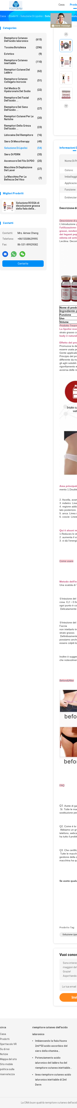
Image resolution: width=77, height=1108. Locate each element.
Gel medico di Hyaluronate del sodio (23, 90)
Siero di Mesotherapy (23, 141)
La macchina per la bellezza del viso (23, 178)
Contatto (23, 263)
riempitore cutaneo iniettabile (23, 62)
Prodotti (4, 1039)
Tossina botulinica (23, 47)
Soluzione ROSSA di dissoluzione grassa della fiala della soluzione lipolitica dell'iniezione (28, 205)
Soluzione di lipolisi (23, 148)
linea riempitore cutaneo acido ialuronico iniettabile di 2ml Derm (53, 1079)
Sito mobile (6, 1064)
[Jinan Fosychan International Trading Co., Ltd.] (16, 5)
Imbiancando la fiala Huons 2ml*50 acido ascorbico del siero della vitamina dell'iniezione (51, 1046)
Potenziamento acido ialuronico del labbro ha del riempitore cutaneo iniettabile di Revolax (52, 1063)
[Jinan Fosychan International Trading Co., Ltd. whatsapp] (14, 254)
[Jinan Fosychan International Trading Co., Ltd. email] (5, 254)
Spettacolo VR (8, 1044)
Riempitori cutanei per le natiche (23, 118)
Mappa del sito (8, 1059)
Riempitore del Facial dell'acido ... (23, 99)
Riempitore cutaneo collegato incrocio (23, 80)
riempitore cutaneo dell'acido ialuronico (23, 39)
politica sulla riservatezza (7, 1072)
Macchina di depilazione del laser (23, 169)
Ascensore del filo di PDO (23, 160)
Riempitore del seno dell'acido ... (23, 108)
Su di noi (4, 1049)
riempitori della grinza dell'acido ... (23, 127)
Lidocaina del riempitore (23, 135)
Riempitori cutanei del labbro (23, 71)
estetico (23, 53)
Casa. (3, 1034)
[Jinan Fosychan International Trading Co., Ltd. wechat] (22, 254)
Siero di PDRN (23, 154)
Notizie (4, 1054)
